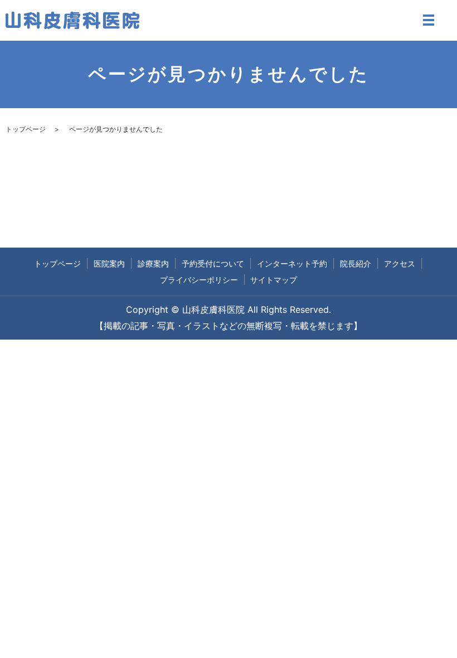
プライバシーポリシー (199, 279)
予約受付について (213, 263)
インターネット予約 (292, 263)
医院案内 (109, 263)
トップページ (26, 129)
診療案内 (153, 263)
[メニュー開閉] (428, 20)
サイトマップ (273, 279)
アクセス (399, 263)
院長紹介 (355, 263)
